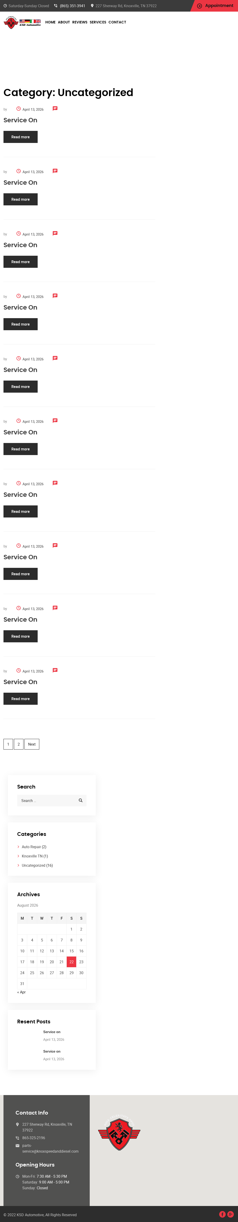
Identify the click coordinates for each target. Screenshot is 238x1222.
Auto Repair (31, 846)
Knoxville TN (32, 856)
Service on (20, 120)
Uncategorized (33, 865)
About (64, 22)
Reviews (79, 22)
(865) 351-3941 (72, 5)
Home (50, 22)
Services (98, 22)
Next (32, 744)
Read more (20, 136)
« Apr (21, 992)
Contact (117, 22)
